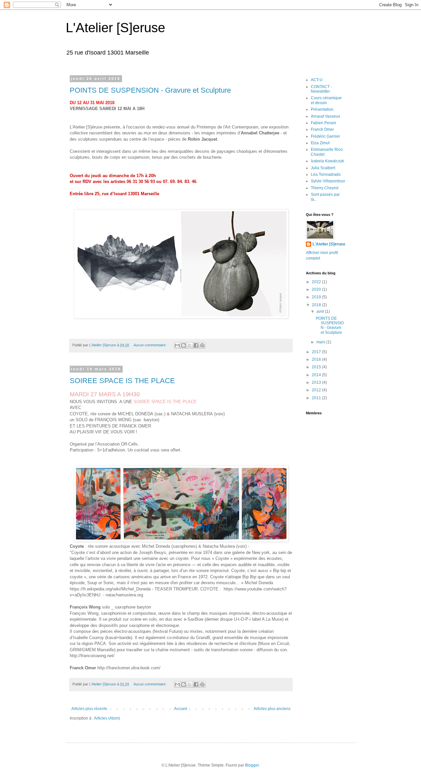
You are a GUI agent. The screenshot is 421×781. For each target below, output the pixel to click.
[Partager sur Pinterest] (202, 345)
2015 (317, 367)
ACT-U (317, 80)
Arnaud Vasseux (325, 116)
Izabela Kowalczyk (327, 161)
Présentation (322, 109)
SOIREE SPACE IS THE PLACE (122, 381)
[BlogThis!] (183, 345)
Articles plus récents (89, 708)
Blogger (252, 765)
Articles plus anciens (272, 708)
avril (320, 311)
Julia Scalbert (323, 168)
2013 (317, 382)
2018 (317, 305)
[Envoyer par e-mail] (177, 345)
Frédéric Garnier (325, 136)
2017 (317, 352)
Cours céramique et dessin (326, 100)
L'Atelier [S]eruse (115, 27)
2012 (317, 390)
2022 (317, 282)
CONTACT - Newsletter (321, 89)
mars (321, 342)
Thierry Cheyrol (324, 188)
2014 (317, 375)
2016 (317, 359)
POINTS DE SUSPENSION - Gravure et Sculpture (150, 90)
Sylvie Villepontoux (328, 181)
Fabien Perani (323, 123)
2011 (317, 398)
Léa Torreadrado (326, 174)
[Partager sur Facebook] (196, 345)
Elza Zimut (320, 143)
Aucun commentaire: (150, 345)
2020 (317, 289)
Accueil (180, 708)
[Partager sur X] (189, 345)
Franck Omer (322, 129)
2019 (317, 297)
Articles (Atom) (107, 718)
